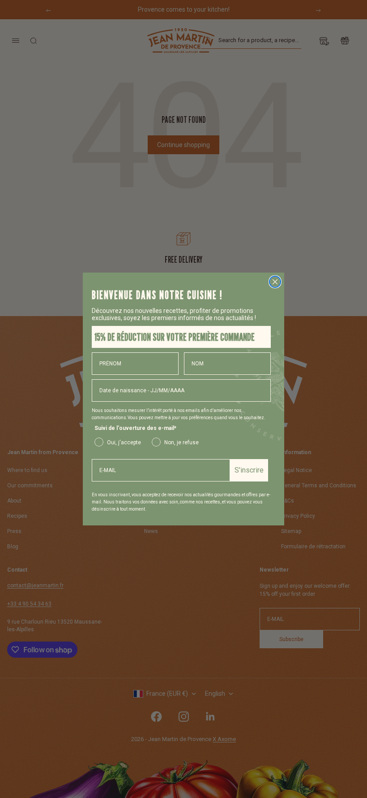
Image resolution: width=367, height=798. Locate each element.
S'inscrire (249, 470)
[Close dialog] (275, 281)
